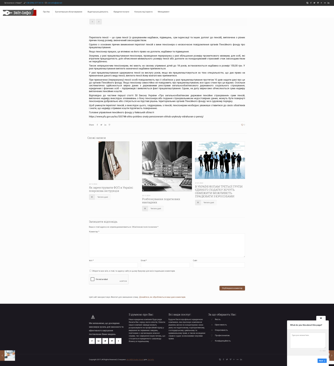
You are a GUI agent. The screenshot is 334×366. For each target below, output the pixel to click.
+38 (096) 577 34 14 (34, 3)
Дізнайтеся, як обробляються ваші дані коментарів (162, 297)
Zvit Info (151, 360)
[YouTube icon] (321, 3)
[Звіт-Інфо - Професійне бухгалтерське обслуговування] (20, 12)
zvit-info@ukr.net (54, 3)
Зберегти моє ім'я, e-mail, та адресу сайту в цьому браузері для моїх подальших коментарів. (133, 271)
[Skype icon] (307, 3)
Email (144, 260)
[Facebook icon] (310, 3)
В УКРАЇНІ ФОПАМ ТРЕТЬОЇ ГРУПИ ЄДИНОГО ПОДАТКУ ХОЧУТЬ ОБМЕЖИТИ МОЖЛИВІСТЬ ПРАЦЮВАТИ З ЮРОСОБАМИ (219, 191)
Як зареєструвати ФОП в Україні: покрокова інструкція (111, 189)
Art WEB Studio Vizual (135, 360)
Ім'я (91, 260)
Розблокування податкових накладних (161, 200)
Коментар (94, 231)
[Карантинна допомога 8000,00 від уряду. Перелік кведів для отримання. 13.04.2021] (7, 355)
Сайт (195, 260)
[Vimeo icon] (318, 3)
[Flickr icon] (325, 3)
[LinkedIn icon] (328, 3)
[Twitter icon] (314, 3)
